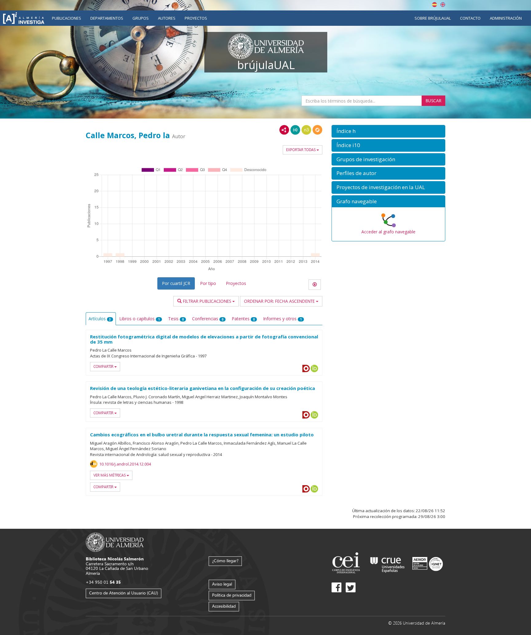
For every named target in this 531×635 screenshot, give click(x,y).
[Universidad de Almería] (115, 542)
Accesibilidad (224, 606)
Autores (166, 18)
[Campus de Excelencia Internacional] (347, 564)
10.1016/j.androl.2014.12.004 (125, 464)
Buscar (433, 100)
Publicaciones (66, 18)
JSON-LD (295, 130)
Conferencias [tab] (207, 318)
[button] (388, 131)
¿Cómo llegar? (225, 560)
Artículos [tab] (99, 318)
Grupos (140, 18)
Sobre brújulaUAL (433, 18)
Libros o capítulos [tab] (139, 318)
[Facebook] (336, 587)
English (442, 4)
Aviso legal (222, 584)
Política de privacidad (231, 595)
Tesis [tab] (176, 318)
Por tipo (208, 283)
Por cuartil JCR (176, 283)
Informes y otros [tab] (282, 318)
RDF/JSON (317, 130)
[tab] (388, 131)
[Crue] (387, 564)
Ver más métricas (110, 475)
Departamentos (106, 18)
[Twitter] (351, 587)
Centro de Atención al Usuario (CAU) (123, 593)
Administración (506, 18)
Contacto (470, 18)
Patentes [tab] (243, 318)
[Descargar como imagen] (315, 284)
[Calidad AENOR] (427, 564)
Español (434, 4)
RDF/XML (284, 130)
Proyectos (196, 18)
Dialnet (306, 368)
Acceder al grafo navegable (388, 232)
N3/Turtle (306, 130)
